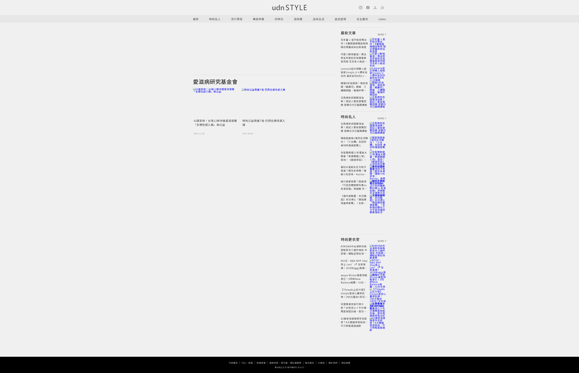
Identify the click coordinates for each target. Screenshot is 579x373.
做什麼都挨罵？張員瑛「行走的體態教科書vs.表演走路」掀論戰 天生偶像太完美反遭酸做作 (354, 187)
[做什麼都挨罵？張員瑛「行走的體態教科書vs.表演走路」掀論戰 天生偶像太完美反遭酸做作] (378, 185)
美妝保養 (258, 19)
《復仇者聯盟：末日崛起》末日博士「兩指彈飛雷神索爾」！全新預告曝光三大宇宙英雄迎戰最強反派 (353, 203)
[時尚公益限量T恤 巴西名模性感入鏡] (264, 103)
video (382, 19)
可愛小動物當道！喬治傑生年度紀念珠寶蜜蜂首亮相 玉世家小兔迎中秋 (354, 59)
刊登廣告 (233, 363)
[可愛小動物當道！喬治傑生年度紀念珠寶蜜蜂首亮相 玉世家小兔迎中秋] (378, 57)
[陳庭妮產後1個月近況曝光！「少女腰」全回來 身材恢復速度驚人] (378, 141)
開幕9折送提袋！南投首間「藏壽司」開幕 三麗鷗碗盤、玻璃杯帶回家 (354, 88)
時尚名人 (215, 19)
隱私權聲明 (295, 363)
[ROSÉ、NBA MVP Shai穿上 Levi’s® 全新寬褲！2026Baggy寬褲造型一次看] (378, 264)
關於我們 (333, 363)
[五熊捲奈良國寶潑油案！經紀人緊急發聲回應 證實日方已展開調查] (378, 101)
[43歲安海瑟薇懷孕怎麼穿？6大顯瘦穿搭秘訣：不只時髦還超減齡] (378, 322)
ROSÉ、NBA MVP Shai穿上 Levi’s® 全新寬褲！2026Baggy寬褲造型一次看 (354, 266)
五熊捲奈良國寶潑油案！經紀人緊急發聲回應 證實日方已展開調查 (354, 101)
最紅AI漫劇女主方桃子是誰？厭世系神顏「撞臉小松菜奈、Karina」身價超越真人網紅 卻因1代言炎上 (354, 174)
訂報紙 (321, 363)
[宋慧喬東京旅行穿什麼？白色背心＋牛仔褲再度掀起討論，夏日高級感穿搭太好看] (378, 307)
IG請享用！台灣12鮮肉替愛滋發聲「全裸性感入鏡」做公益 (215, 123)
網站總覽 (345, 363)
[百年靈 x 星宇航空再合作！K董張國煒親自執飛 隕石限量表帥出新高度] (378, 43)
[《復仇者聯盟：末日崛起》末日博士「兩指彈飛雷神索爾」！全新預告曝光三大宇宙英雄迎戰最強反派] (378, 199)
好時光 (279, 19)
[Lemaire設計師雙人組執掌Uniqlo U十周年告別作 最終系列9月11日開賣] (378, 72)
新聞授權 (261, 363)
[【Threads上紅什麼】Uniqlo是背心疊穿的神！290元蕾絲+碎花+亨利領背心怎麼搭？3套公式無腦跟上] (378, 293)
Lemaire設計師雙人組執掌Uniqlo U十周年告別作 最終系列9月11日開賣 (354, 74)
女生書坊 (362, 19)
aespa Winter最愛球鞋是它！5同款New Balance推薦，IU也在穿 (354, 280)
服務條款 (273, 363)
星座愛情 (340, 19)
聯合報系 (309, 363)
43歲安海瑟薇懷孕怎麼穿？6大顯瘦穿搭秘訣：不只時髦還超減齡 (354, 322)
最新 (196, 19)
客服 (250, 363)
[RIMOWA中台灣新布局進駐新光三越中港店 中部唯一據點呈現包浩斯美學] (378, 249)
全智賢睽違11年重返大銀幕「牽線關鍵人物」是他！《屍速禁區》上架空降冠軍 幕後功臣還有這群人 (354, 160)
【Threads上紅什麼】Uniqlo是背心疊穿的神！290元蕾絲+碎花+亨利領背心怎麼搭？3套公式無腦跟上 (354, 297)
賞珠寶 (298, 19)
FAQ (244, 363)
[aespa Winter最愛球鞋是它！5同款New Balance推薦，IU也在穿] (378, 278)
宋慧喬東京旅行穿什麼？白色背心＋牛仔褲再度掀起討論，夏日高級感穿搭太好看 (353, 309)
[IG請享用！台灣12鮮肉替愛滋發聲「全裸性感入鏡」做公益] (215, 103)
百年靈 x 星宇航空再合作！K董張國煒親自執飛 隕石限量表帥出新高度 (354, 43)
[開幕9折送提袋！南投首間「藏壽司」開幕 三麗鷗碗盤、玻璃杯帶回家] (378, 86)
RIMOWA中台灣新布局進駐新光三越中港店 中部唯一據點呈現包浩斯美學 (354, 251)
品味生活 (318, 19)
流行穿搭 (236, 19)
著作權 (284, 363)
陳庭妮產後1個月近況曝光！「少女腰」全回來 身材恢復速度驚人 (354, 141)
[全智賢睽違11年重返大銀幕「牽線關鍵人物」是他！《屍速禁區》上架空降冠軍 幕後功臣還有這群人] (378, 156)
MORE (381, 34)
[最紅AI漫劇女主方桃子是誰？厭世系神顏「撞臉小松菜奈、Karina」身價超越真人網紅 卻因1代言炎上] (378, 170)
